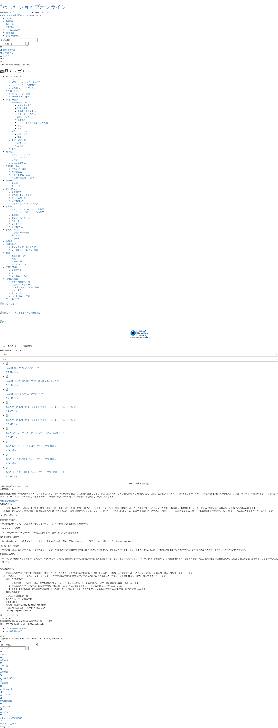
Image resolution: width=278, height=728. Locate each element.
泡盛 (14, 258)
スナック (16, 220)
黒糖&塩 (9, 180)
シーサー (16, 272)
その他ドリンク (19, 238)
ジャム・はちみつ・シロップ (25, 203)
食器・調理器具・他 (21, 281)
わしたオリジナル (14, 76)
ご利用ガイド (12, 26)
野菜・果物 (22, 108)
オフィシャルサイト (32, 15)
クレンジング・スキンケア (24, 246)
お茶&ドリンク (12, 229)
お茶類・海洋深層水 (21, 232)
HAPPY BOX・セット (21, 96)
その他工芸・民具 (20, 275)
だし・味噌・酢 (19, 197)
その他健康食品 (19, 163)
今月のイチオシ (13, 90)
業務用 (9, 241)
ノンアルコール (19, 264)
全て (8, 340)
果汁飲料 (16, 235)
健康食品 (21, 119)
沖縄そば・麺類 (19, 168)
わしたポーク (18, 79)
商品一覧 (10, 23)
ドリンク (21, 125)
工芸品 (20, 145)
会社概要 (10, 32)
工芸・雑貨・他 (19, 139)
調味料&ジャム (12, 189)
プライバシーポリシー (16, 628)
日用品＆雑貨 (12, 278)
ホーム (9, 18)
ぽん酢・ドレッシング (22, 194)
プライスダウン (13, 298)
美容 (19, 137)
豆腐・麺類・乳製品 (26, 113)
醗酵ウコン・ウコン (21, 154)
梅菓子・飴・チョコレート (24, 217)
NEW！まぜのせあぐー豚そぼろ (26, 82)
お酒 (19, 128)
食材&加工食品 (12, 165)
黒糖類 (15, 183)
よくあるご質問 (13, 29)
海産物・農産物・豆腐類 (23, 177)
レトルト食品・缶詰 (21, 174)
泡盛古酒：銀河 (19, 255)
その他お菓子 (18, 226)
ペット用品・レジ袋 (21, 295)
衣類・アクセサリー (26, 134)
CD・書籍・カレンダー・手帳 (25, 287)
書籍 (14, 148)
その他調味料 (18, 200)
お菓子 (9, 206)
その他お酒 (17, 261)
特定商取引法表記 (14, 631)
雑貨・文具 (17, 290)
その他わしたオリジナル (23, 87)
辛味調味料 (17, 191)
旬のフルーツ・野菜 (21, 93)
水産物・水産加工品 (26, 111)
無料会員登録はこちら (10, 500)
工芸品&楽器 (11, 267)
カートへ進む (23, 486)
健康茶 (15, 160)
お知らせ (10, 21)
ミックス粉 (17, 223)
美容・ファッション (21, 131)
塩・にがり (17, 186)
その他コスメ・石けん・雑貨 (25, 249)
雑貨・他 (21, 142)
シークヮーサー (19, 157)
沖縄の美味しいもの (21, 102)
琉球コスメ (11, 243)
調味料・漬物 (23, 116)
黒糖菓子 (16, 215)
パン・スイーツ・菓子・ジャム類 (32, 122)
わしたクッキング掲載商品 (24, 85)
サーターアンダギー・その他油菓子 (28, 212)
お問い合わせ (12, 35)
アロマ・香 (17, 293)
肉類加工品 (17, 171)
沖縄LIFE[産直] (12, 99)
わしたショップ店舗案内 (11, 15)
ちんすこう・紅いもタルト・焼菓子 (28, 209)
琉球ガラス (17, 269)
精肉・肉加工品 (24, 105)
